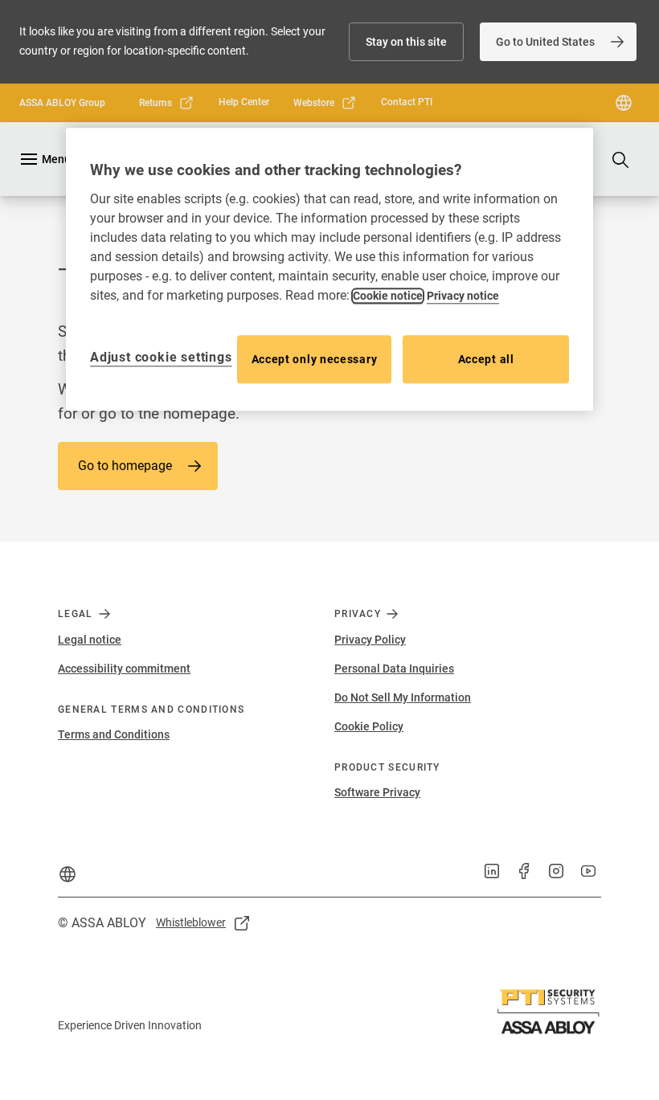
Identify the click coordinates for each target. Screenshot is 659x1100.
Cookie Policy (368, 726)
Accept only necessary (315, 359)
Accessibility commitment (124, 668)
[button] (406, 41)
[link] (558, 41)
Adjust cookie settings (161, 357)
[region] (329, 270)
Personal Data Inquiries (394, 668)
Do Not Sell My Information (402, 697)
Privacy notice (463, 295)
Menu (56, 159)
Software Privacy (377, 792)
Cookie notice (388, 295)
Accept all (486, 359)
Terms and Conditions (114, 734)
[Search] (621, 159)
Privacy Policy (370, 639)
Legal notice (89, 639)
